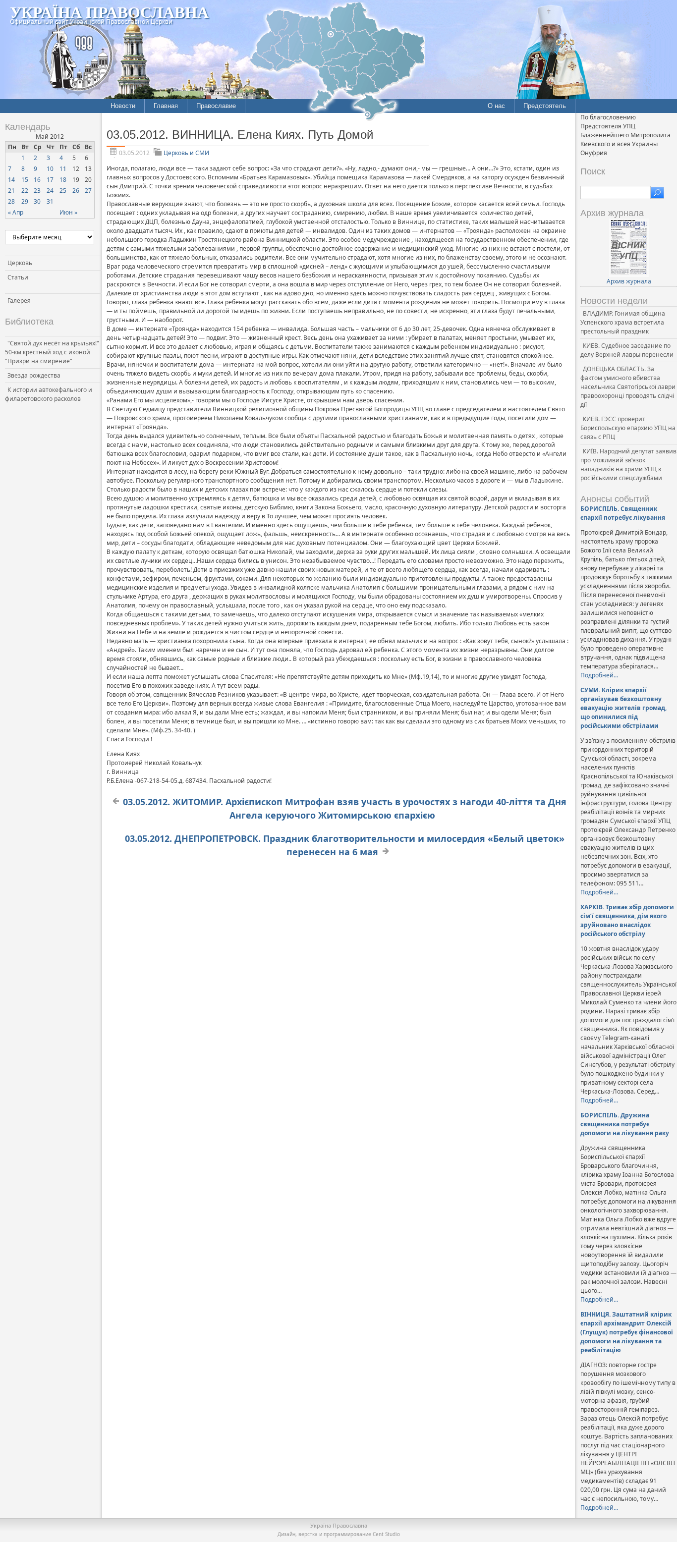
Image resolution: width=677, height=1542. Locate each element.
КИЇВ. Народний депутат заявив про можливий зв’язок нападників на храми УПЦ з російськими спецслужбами (628, 464)
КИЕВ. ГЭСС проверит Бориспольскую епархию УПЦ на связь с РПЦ (628, 428)
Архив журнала (629, 281)
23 (37, 190)
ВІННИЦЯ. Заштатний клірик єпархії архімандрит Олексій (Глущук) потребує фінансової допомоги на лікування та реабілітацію (626, 1332)
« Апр (15, 212)
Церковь (19, 263)
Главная (166, 106)
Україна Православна (109, 11)
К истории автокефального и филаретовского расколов (48, 394)
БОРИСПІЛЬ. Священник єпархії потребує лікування (622, 513)
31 (50, 201)
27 (88, 190)
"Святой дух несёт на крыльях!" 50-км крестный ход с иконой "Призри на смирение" (52, 352)
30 (37, 201)
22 (24, 190)
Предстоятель (544, 106)
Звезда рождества (33, 375)
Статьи (17, 277)
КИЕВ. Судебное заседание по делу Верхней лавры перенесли (627, 350)
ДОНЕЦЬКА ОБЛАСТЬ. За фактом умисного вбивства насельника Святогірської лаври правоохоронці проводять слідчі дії (628, 387)
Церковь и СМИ (186, 153)
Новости (123, 106)
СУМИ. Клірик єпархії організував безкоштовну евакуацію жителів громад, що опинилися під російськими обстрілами (623, 708)
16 (37, 179)
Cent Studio (386, 1534)
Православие (216, 106)
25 (62, 190)
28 (11, 201)
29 (24, 201)
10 (50, 169)
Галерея (19, 300)
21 (11, 190)
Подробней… (599, 675)
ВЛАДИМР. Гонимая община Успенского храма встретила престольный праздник (622, 322)
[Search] (657, 193)
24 (50, 190)
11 (62, 169)
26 (75, 190)
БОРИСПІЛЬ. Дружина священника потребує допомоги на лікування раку (624, 1124)
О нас (496, 106)
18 (62, 179)
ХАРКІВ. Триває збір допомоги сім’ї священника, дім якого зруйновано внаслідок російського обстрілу (627, 920)
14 (11, 179)
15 (24, 179)
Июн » (68, 212)
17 (50, 179)
